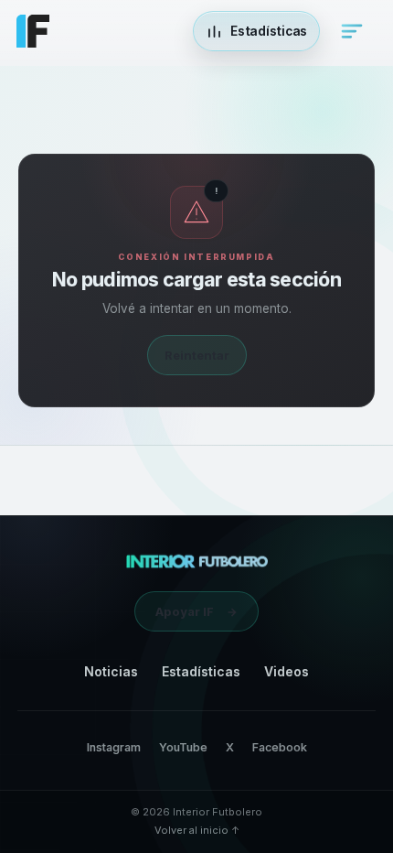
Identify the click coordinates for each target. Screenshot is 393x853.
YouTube (183, 747)
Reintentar (197, 355)
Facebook (279, 747)
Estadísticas (201, 671)
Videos (286, 671)
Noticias (111, 671)
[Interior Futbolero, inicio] (197, 561)
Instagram (114, 747)
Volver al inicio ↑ (196, 830)
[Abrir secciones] (352, 31)
